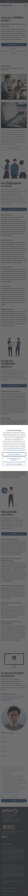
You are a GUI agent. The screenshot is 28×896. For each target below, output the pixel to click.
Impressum (22, 450)
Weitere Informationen (13, 450)
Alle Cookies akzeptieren (14, 454)
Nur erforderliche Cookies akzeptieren (14, 459)
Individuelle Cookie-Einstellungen (14, 464)
